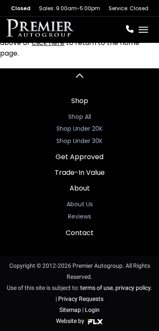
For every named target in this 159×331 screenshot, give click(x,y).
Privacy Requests (80, 298)
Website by (71, 320)
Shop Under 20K (79, 128)
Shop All (79, 116)
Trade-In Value (80, 172)
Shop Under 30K (79, 141)
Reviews (79, 216)
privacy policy (133, 287)
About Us (80, 204)
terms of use (96, 287)
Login (92, 309)
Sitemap (70, 309)
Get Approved (79, 157)
